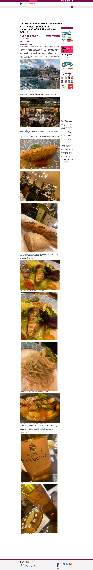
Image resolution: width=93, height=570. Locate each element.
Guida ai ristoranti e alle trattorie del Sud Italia (34, 23)
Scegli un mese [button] (67, 27)
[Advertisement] (46, 15)
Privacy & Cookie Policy (23, 566)
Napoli (60, 23)
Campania (53, 23)
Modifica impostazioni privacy (31, 566)
